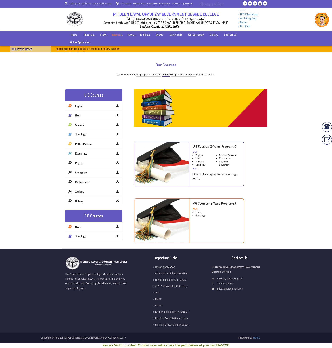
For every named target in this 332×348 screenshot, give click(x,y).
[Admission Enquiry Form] (327, 140)
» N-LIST (158, 305)
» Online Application (164, 267)
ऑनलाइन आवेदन (212, 4)
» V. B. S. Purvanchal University (170, 286)
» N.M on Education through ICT (171, 311)
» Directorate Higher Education (170, 273)
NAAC (131, 35)
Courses (116, 35)
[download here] (117, 106)
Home (74, 35)
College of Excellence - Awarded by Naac (90, 3)
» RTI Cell (244, 26)
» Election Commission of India (170, 318)
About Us (89, 35)
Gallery (214, 35)
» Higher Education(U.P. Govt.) (170, 279)
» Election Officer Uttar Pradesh (170, 324)
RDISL (256, 337)
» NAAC (157, 299)
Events (159, 35)
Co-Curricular (196, 35)
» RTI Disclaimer (248, 14)
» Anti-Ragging (247, 18)
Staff (103, 35)
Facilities (145, 35)
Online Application (80, 42)
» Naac (242, 22)
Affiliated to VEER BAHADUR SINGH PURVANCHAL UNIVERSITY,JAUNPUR (156, 3)
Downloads (176, 35)
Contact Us (230, 35)
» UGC (242, 10)
